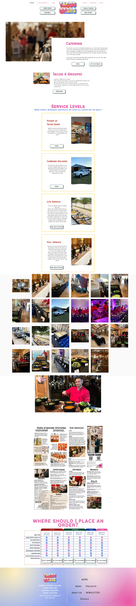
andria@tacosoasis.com (82, 59)
